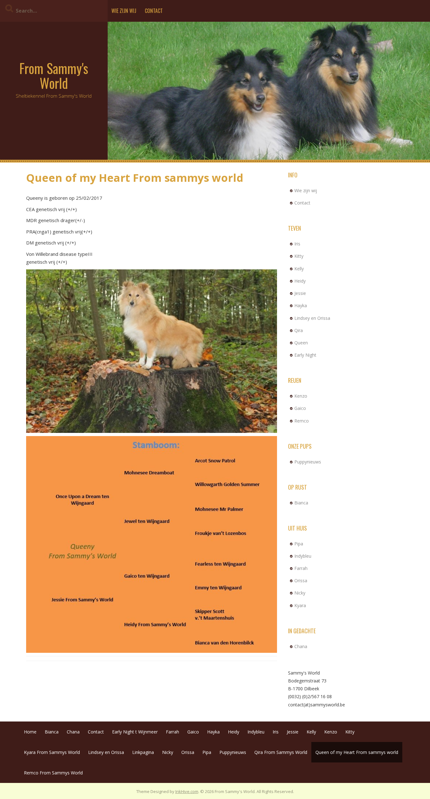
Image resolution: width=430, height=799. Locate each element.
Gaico (300, 408)
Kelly (299, 269)
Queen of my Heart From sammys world (356, 752)
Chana (300, 646)
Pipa (298, 544)
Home (30, 732)
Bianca (301, 503)
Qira (298, 330)
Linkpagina (143, 752)
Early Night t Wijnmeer (135, 732)
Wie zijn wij (123, 10)
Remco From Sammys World (53, 773)
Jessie (300, 293)
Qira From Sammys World (280, 752)
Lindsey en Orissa (312, 318)
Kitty (298, 256)
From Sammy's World (53, 75)
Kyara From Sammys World (52, 752)
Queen (301, 343)
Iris (297, 244)
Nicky (299, 593)
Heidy (300, 281)
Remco (301, 421)
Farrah (301, 568)
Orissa (300, 580)
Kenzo (300, 396)
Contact (154, 10)
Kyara (300, 605)
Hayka (300, 305)
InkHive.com (186, 791)
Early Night (305, 355)
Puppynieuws (307, 462)
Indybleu (302, 556)
